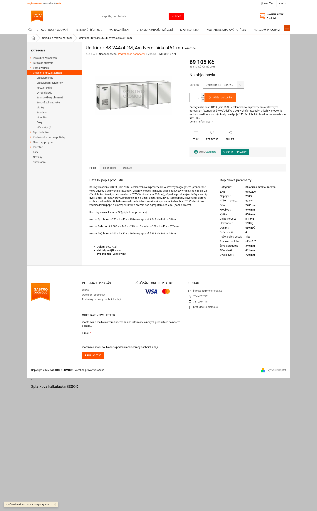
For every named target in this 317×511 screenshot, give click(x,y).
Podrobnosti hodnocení (131, 54)
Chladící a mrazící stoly (50, 82)
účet (59, 3)
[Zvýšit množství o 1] (202, 95)
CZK (281, 3)
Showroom (39, 162)
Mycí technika (41, 132)
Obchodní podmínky (93, 294)
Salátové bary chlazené (50, 97)
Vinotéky (42, 117)
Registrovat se (34, 3)
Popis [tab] (92, 167)
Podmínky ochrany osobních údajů (102, 299)
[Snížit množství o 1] (202, 100)
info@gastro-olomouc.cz (207, 290)
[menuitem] (30, 29)
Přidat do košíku (222, 97)
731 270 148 (200, 301)
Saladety (42, 112)
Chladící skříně (45, 77)
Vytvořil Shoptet (277, 370)
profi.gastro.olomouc (205, 306)
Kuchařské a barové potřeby (49, 137)
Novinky (37, 157)
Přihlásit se (93, 355)
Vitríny (40, 107)
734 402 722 (200, 296)
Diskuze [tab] (127, 167)
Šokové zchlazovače (48, 102)
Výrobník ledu (44, 92)
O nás (85, 289)
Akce (35, 152)
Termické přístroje (43, 62)
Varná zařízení (41, 67)
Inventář (38, 147)
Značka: (162, 54)
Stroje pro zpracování (45, 57)
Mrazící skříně (44, 87)
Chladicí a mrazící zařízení (47, 72)
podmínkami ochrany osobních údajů (137, 347)
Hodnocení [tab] (109, 167)
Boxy (39, 122)
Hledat (176, 16)
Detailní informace (199, 121)
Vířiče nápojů (44, 127)
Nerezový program (43, 142)
